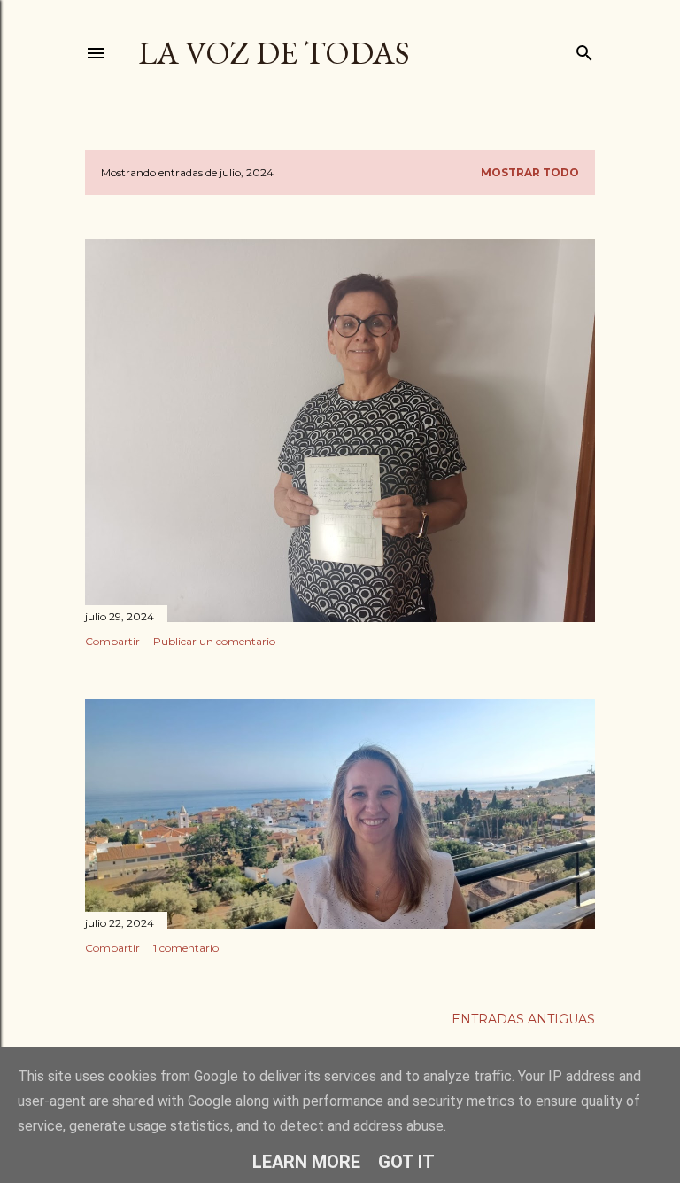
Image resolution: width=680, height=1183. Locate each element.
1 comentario (186, 947)
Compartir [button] (112, 641)
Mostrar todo (530, 172)
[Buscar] (584, 49)
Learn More (306, 1161)
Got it (406, 1161)
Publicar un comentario (214, 641)
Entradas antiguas (523, 1019)
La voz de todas (274, 53)
